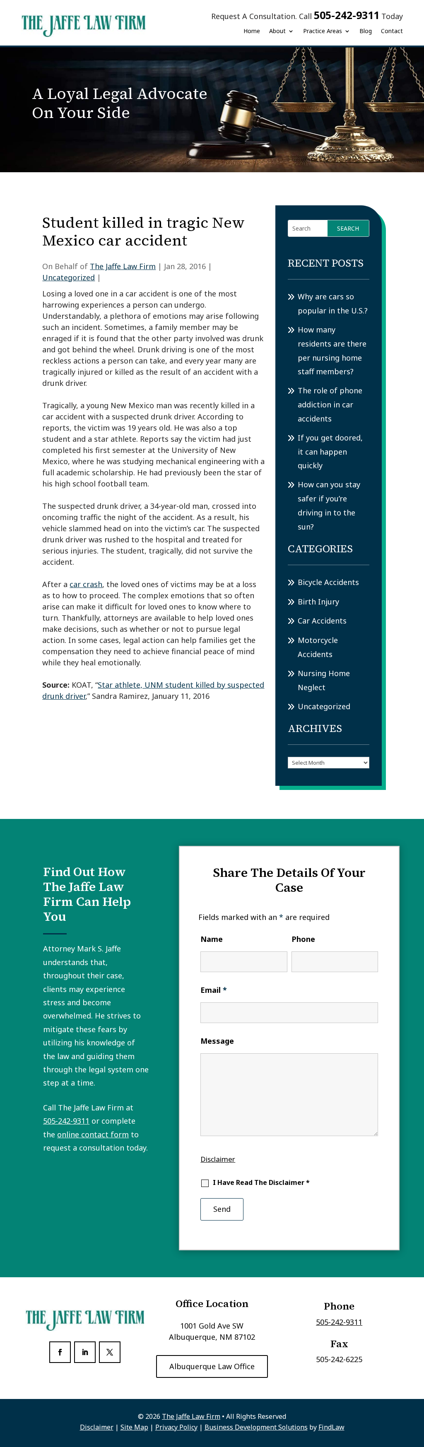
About (277, 31)
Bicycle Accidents (328, 582)
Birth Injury (318, 602)
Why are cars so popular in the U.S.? (333, 303)
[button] (415, 1387)
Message (217, 1041)
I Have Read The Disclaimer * (261, 1182)
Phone (303, 939)
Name (211, 939)
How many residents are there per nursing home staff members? (332, 351)
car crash (86, 584)
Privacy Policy (176, 1427)
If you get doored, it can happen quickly (330, 452)
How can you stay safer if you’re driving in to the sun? (329, 505)
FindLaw (331, 1427)
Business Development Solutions (256, 1427)
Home (251, 31)
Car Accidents (322, 621)
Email (213, 990)
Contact (392, 31)
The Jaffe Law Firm (123, 266)
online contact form (93, 1134)
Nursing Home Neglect (324, 680)
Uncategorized (68, 277)
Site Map (134, 1427)
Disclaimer (217, 1159)
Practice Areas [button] (322, 31)
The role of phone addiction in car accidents (330, 404)
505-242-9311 (346, 15)
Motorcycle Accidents (318, 647)
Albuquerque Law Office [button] (212, 1366)
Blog (365, 31)
